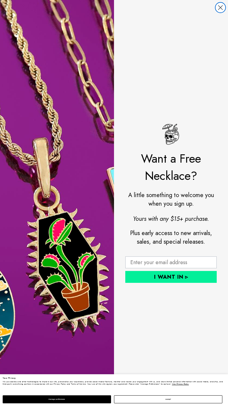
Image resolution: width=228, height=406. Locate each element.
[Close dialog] (220, 7)
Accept (168, 399)
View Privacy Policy (180, 384)
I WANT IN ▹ (171, 277)
